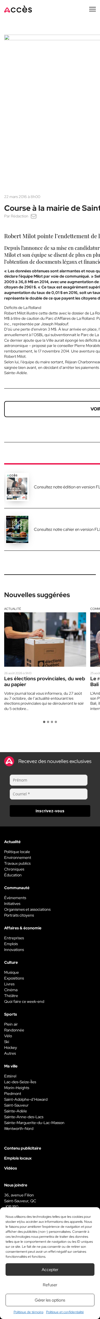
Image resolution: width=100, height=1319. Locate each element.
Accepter (50, 1269)
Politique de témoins (28, 1312)
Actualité (12, 609)
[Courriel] (33, 216)
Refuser (50, 1285)
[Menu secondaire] (92, 9)
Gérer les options (50, 1300)
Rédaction (19, 216)
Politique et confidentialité (65, 1312)
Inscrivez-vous (50, 810)
